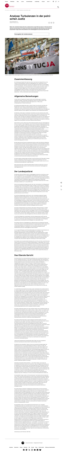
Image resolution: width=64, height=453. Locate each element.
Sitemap (21, 447)
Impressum (11, 447)
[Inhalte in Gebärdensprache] (55, 1)
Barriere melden (41, 447)
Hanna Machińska (14, 21)
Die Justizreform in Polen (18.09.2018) (10, 10)
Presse (36, 447)
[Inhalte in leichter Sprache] (53, 1)
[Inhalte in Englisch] (58, 1)
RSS (29, 447)
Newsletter (25, 447)
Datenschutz (16, 447)
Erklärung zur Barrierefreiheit (50, 447)
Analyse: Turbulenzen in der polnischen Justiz (23, 10)
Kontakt (32, 447)
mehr (48, 1)
